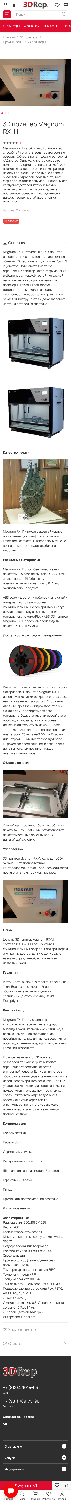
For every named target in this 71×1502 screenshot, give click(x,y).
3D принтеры (11, 26)
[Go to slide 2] (5, 113)
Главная (9, 37)
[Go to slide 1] (2, 113)
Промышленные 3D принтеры (24, 42)
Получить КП (26, 1485)
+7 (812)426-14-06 (20, 1387)
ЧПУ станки (51, 26)
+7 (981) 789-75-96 (21, 1401)
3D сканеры (31, 26)
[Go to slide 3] (8, 113)
